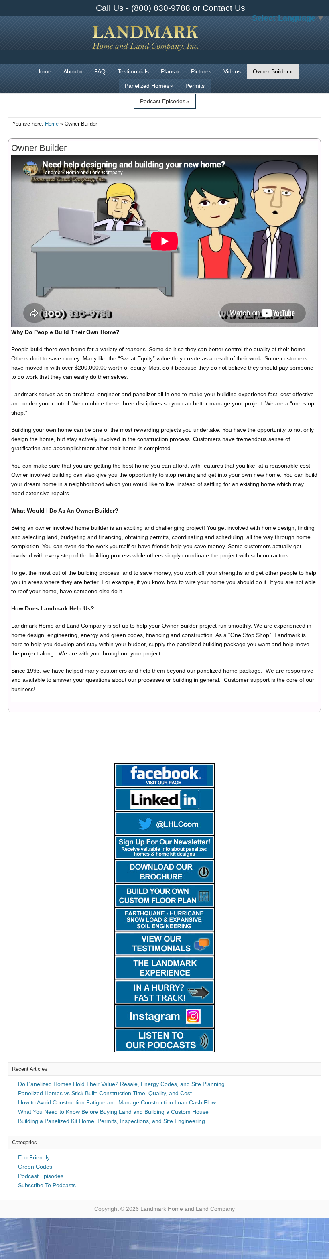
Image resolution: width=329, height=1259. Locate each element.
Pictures (201, 71)
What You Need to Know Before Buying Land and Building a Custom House (113, 1111)
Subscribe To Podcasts (47, 1185)
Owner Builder (273, 71)
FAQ (100, 71)
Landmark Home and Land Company (145, 44)
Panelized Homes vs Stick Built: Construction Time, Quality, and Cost (105, 1093)
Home (43, 71)
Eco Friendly (34, 1157)
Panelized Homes (149, 86)
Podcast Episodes (164, 101)
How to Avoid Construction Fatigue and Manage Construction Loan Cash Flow (117, 1102)
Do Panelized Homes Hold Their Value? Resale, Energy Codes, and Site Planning (121, 1084)
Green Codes (35, 1166)
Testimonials (133, 71)
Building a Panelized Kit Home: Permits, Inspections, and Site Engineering (111, 1121)
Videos (232, 71)
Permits (195, 86)
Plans (170, 71)
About (72, 71)
